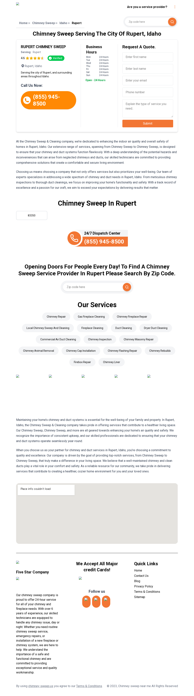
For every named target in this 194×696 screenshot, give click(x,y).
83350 (31, 215)
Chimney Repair (56, 316)
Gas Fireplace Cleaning (91, 316)
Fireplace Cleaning (92, 328)
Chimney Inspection (100, 339)
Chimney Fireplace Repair (132, 316)
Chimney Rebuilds (160, 350)
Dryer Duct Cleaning (155, 328)
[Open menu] (175, 7)
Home (23, 23)
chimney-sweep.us (40, 686)
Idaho (63, 23)
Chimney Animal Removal (38, 350)
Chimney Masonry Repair (139, 339)
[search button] (172, 22)
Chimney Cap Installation (81, 350)
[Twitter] (96, 602)
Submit (147, 123)
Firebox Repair (82, 362)
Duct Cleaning (123, 328)
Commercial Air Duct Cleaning (58, 339)
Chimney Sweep (43, 23)
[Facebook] (106, 602)
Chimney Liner (111, 362)
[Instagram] (86, 602)
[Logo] (48, 7)
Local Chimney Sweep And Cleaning (48, 328)
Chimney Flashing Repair (122, 350)
